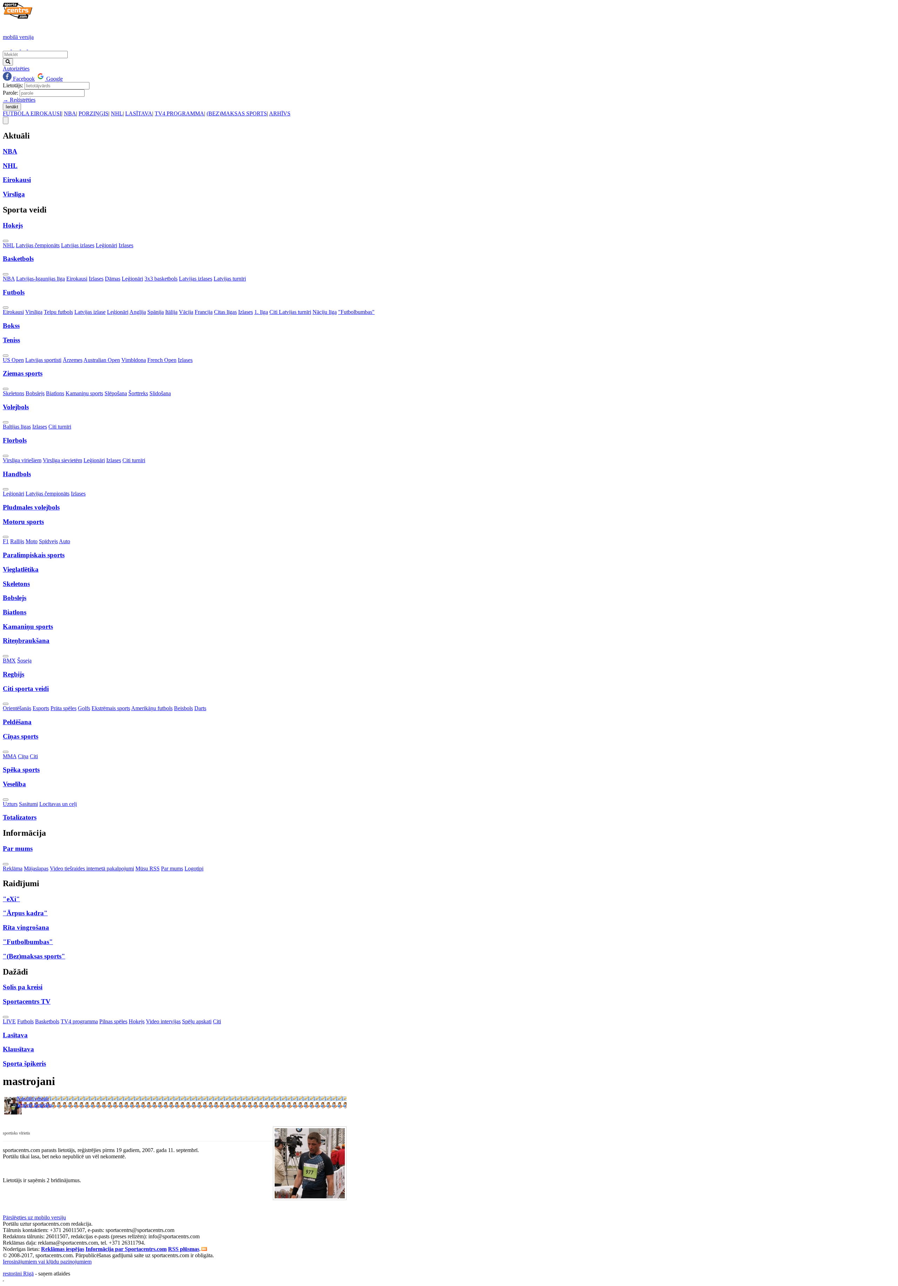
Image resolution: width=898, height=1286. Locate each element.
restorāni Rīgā (18, 1274)
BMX (9, 661)
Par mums (172, 868)
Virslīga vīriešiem (22, 460)
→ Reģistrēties (19, 100)
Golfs (84, 708)
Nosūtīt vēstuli (33, 1099)
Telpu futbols (58, 312)
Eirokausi (76, 279)
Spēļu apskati (197, 1021)
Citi (34, 756)
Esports (41, 708)
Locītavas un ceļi (58, 804)
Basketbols (47, 1021)
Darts (200, 708)
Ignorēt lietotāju (34, 1105)
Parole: (10, 93)
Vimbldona (133, 360)
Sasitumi (28, 804)
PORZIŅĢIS (93, 113)
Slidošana (160, 393)
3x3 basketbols (161, 279)
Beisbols (183, 708)
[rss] (204, 1249)
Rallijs (17, 541)
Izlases (126, 245)
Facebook (23, 79)
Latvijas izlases (77, 245)
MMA (9, 756)
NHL (117, 113)
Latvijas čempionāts (38, 245)
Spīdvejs (48, 541)
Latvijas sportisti (43, 360)
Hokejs (137, 1021)
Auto (64, 541)
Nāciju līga (325, 312)
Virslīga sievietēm (62, 460)
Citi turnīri (59, 427)
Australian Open (101, 360)
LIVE (9, 1021)
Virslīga (33, 312)
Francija (204, 312)
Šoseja (24, 661)
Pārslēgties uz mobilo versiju (34, 1217)
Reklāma (12, 868)
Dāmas (112, 279)
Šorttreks (138, 393)
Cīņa (23, 756)
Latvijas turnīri (230, 279)
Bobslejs (35, 393)
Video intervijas (163, 1021)
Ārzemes (72, 360)
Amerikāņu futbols (152, 708)
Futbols (25, 1021)
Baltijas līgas (17, 427)
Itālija (171, 312)
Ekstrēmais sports (111, 708)
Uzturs (10, 804)
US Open (13, 360)
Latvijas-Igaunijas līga (40, 279)
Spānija (155, 312)
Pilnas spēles (113, 1021)
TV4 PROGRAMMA (179, 113)
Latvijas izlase (90, 312)
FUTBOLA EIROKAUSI (32, 113)
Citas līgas (225, 312)
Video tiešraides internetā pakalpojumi (92, 868)
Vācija (186, 312)
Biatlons (55, 393)
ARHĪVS (279, 113)
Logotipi (194, 868)
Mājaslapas (36, 868)
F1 (6, 541)
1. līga (261, 312)
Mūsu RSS (147, 868)
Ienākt (12, 106)
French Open (161, 360)
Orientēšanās (17, 708)
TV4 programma (79, 1021)
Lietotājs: (13, 85)
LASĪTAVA (138, 113)
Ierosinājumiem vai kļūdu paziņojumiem (47, 1262)
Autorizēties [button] (16, 69)
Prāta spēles (63, 708)
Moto (32, 541)
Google (54, 79)
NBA (70, 113)
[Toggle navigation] (5, 120)
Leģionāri (106, 245)
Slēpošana (116, 393)
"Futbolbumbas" (356, 312)
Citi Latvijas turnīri (290, 312)
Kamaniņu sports (84, 393)
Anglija (137, 312)
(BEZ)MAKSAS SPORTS (237, 113)
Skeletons (13, 393)
